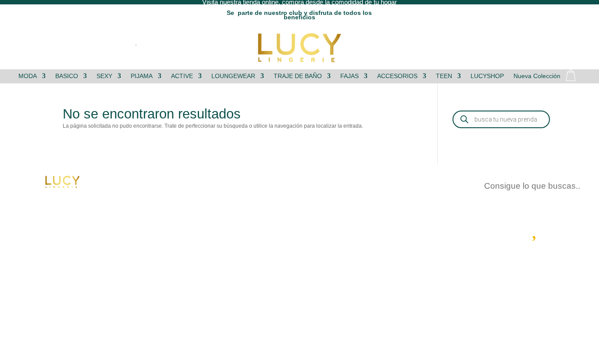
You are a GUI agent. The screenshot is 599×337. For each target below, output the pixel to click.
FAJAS (349, 76)
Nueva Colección (536, 76)
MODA (27, 76)
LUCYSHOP (487, 76)
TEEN (444, 76)
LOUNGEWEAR (233, 76)
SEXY (104, 76)
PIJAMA (142, 76)
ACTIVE (182, 76)
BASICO (66, 76)
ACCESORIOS (397, 76)
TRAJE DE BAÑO (298, 76)
